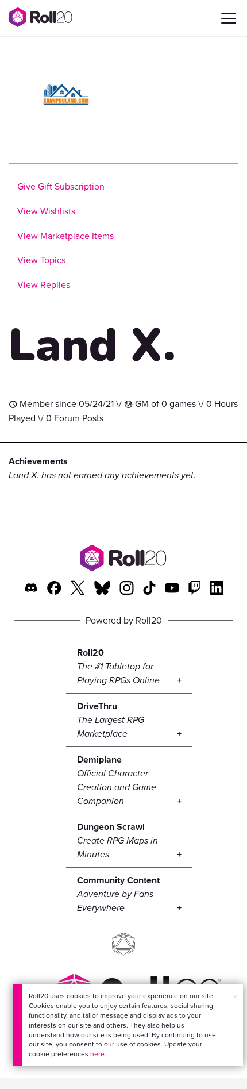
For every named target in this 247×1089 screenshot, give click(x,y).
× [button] (235, 996)
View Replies (43, 284)
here (97, 1054)
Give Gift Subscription (61, 186)
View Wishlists (46, 211)
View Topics (41, 260)
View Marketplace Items (65, 236)
